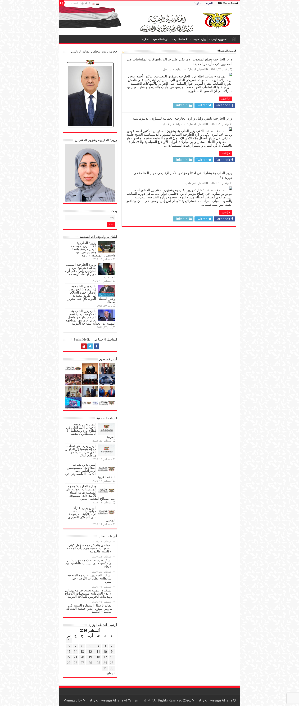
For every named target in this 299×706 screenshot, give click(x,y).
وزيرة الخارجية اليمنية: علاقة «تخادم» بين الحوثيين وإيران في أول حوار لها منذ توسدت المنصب (90, 271)
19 (90, 657)
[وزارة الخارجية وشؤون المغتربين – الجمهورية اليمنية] (149, 20)
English (197, 3)
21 (75, 657)
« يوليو (110, 673)
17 (105, 657)
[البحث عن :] (61, 3)
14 (75, 652)
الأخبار (201, 69)
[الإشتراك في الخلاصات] (123, 51)
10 (105, 652)
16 (111, 657)
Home (233, 39)
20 (82, 657)
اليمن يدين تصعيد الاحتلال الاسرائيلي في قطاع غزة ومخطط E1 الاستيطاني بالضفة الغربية (90, 430)
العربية (209, 3)
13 (82, 652)
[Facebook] (89, 3)
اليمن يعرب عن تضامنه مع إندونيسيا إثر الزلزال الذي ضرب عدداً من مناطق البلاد (80, 450)
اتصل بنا (145, 39)
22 (68, 657)
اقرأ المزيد (225, 99)
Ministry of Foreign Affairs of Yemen (110, 700)
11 (98, 652)
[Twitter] (86, 3)
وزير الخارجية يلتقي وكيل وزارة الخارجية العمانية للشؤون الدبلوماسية (182, 118)
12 (90, 652)
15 (68, 652)
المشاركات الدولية (186, 69)
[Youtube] (82, 3)
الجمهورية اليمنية (219, 39)
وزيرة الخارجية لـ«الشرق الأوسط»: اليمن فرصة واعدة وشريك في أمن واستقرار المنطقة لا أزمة (92, 249)
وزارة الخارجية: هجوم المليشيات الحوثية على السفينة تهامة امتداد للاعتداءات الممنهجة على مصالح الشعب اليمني (90, 492)
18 (98, 657)
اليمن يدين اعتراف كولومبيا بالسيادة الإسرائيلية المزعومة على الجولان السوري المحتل (91, 514)
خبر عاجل (168, 69)
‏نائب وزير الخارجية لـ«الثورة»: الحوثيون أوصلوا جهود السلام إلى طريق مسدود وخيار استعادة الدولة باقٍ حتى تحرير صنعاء (91, 294)
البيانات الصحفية (160, 39)
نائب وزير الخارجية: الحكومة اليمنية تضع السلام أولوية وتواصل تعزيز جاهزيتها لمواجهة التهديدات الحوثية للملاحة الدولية (90, 317)
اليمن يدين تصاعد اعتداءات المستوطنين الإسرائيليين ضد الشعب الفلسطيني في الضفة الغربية (90, 471)
